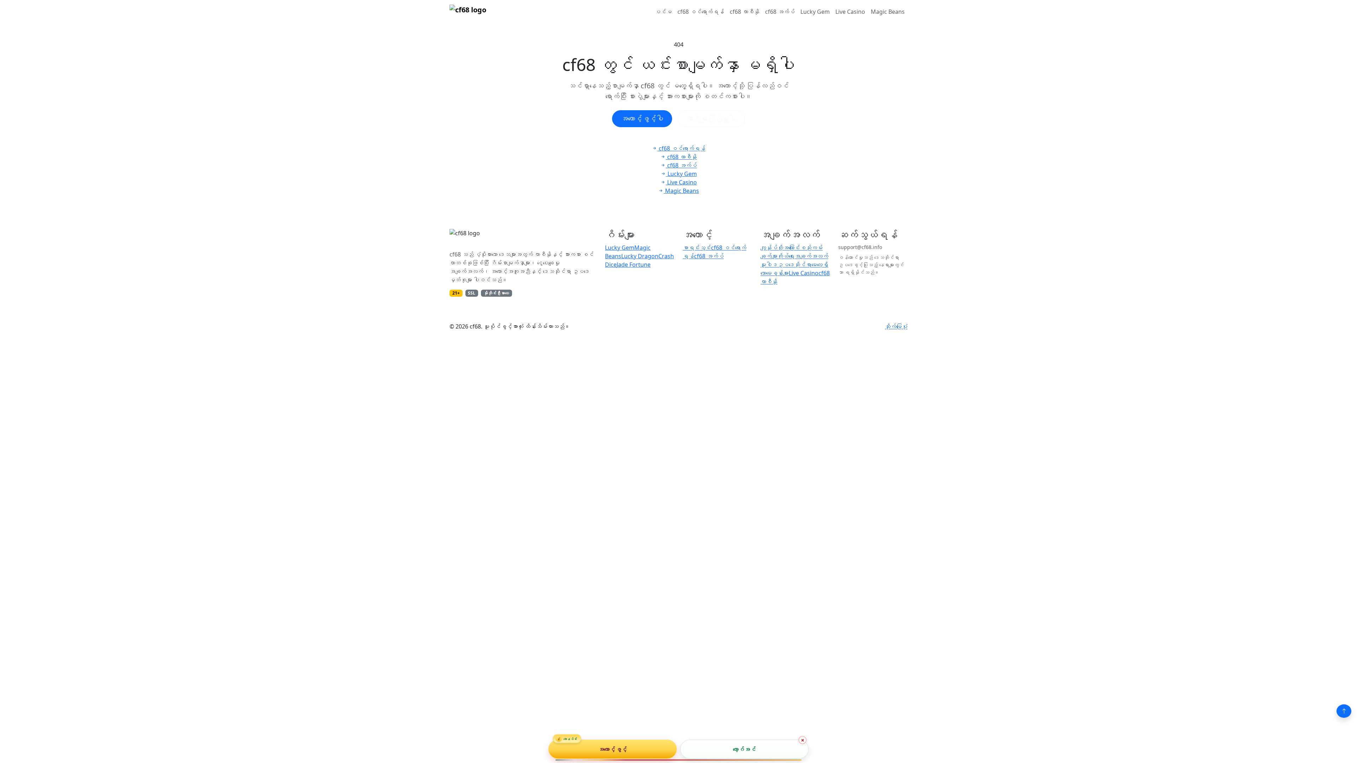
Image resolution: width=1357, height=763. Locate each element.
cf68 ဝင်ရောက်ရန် (700, 12)
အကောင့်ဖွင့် (612, 749)
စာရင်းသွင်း (697, 248)
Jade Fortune (634, 264)
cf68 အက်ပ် (780, 12)
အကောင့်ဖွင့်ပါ (642, 118)
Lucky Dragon (639, 256)
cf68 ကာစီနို (744, 12)
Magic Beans (888, 12)
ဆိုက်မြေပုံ (896, 326)
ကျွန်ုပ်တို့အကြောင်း (780, 248)
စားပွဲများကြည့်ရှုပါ (711, 118)
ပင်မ (663, 12)
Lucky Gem (815, 12)
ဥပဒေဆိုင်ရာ (794, 264)
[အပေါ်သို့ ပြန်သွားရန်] (1344, 711)
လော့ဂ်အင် (744, 749)
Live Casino (850, 12)
